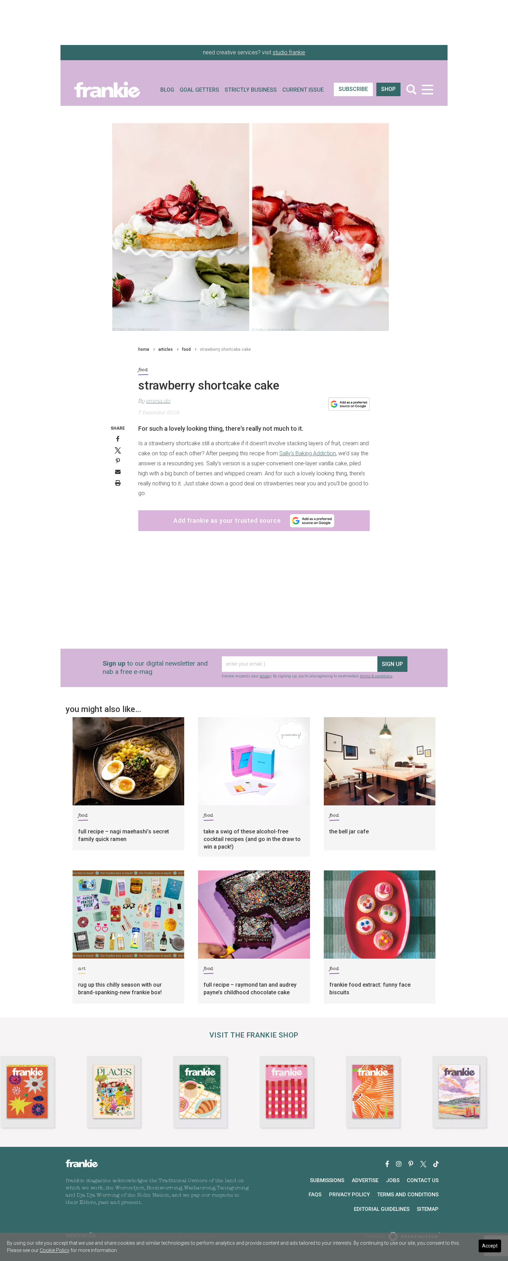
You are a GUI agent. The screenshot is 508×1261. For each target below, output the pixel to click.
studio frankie (289, 52)
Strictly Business (251, 89)
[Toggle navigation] (427, 89)
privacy (265, 676)
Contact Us (423, 1180)
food (186, 349)
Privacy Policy (349, 1194)
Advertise (365, 1180)
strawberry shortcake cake (225, 349)
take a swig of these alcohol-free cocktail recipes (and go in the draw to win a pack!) (252, 839)
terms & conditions (376, 676)
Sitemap (428, 1209)
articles (165, 349)
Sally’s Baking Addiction (307, 453)
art (82, 969)
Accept (490, 1246)
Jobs (392, 1180)
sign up (392, 664)
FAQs (315, 1194)
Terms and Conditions (408, 1194)
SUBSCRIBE (353, 89)
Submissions (327, 1180)
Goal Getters (199, 89)
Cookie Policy (54, 1250)
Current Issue (303, 89)
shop (388, 89)
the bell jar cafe (349, 831)
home (143, 349)
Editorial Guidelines (382, 1209)
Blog (167, 89)
